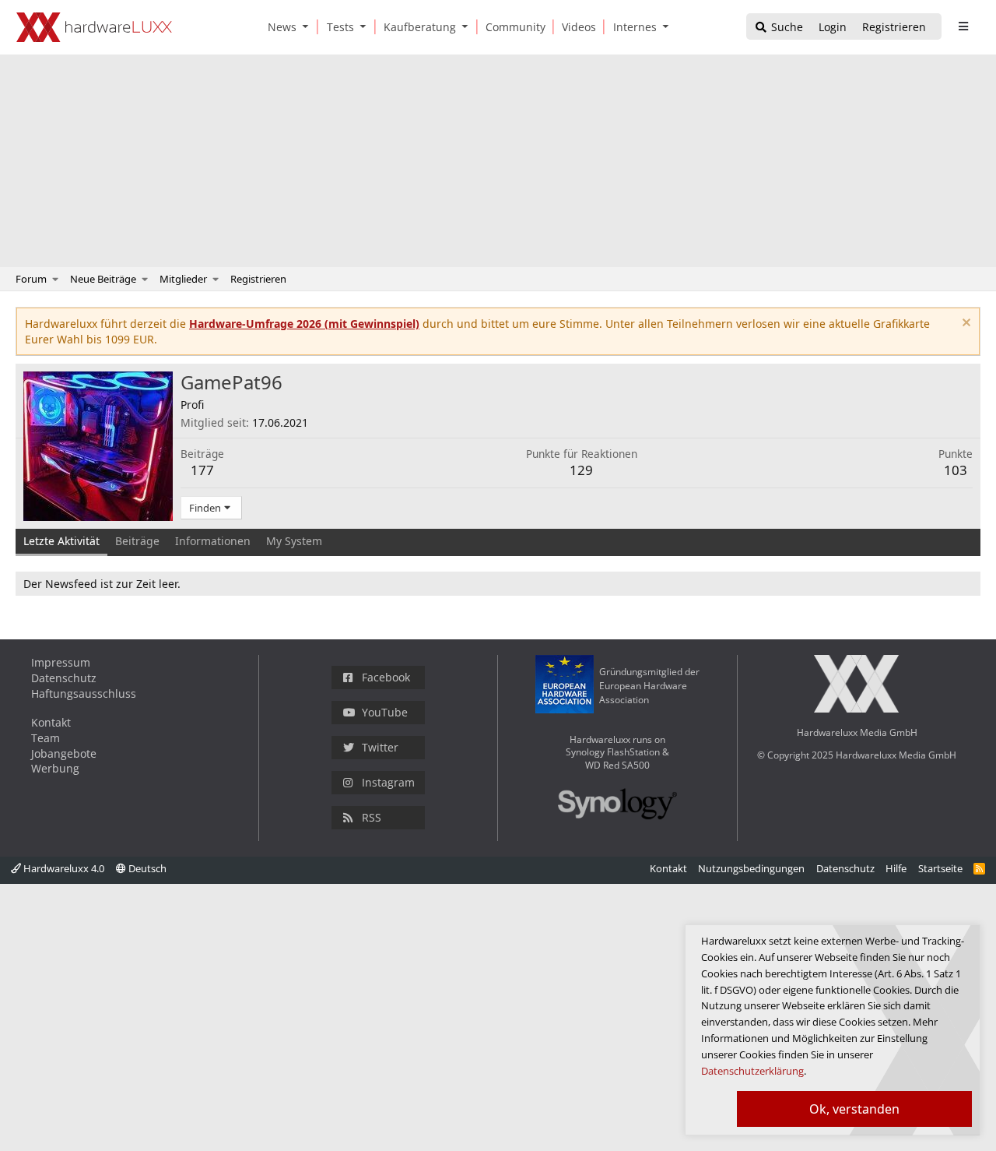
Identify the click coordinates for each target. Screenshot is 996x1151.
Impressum (60, 662)
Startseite (940, 868)
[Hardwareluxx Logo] (94, 27)
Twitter (380, 747)
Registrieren (258, 279)
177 (202, 470)
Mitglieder (183, 279)
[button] (309, 26)
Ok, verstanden (854, 1109)
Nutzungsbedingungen (751, 868)
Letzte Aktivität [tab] (61, 540)
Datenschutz (63, 678)
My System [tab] (294, 540)
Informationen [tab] (213, 540)
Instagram (388, 782)
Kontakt (51, 722)
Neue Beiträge (103, 279)
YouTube (385, 712)
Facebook (386, 677)
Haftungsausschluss (83, 693)
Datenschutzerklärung (752, 1071)
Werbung (55, 768)
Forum (31, 279)
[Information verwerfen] (964, 324)
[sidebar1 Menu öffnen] (963, 26)
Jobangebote (63, 753)
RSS (371, 817)
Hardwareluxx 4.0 (62, 868)
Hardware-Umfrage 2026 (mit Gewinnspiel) (304, 323)
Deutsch (146, 868)
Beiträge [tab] (137, 540)
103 (955, 470)
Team (45, 737)
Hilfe (896, 868)
